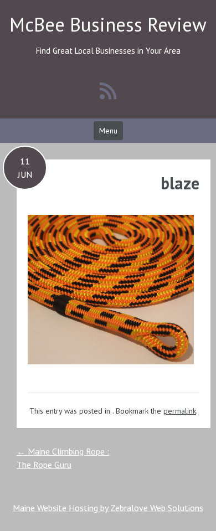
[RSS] (108, 90)
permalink (179, 411)
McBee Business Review (108, 24)
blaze (180, 183)
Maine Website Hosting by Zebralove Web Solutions (108, 507)
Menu (108, 131)
